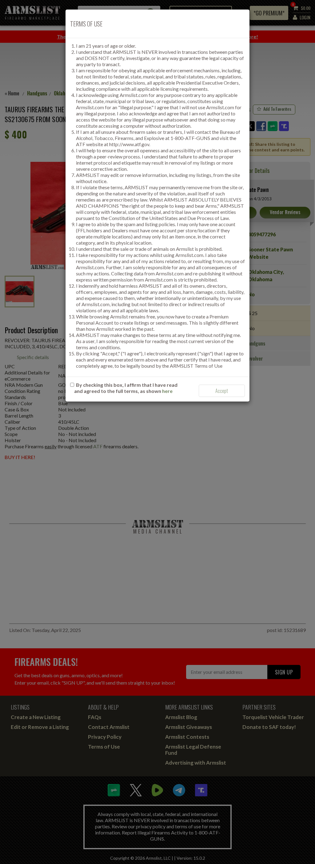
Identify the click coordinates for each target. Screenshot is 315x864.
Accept (221, 390)
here (167, 391)
